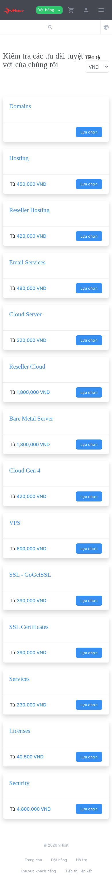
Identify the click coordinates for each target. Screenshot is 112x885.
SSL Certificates (29, 627)
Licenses (19, 731)
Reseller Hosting (29, 210)
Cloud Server (25, 314)
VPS (14, 523)
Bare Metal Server (31, 418)
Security (19, 783)
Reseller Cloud (27, 366)
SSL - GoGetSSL (30, 575)
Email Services (27, 262)
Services (19, 679)
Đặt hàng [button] (49, 9)
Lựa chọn (89, 132)
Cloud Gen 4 (24, 470)
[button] (71, 10)
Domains (20, 106)
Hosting (19, 158)
